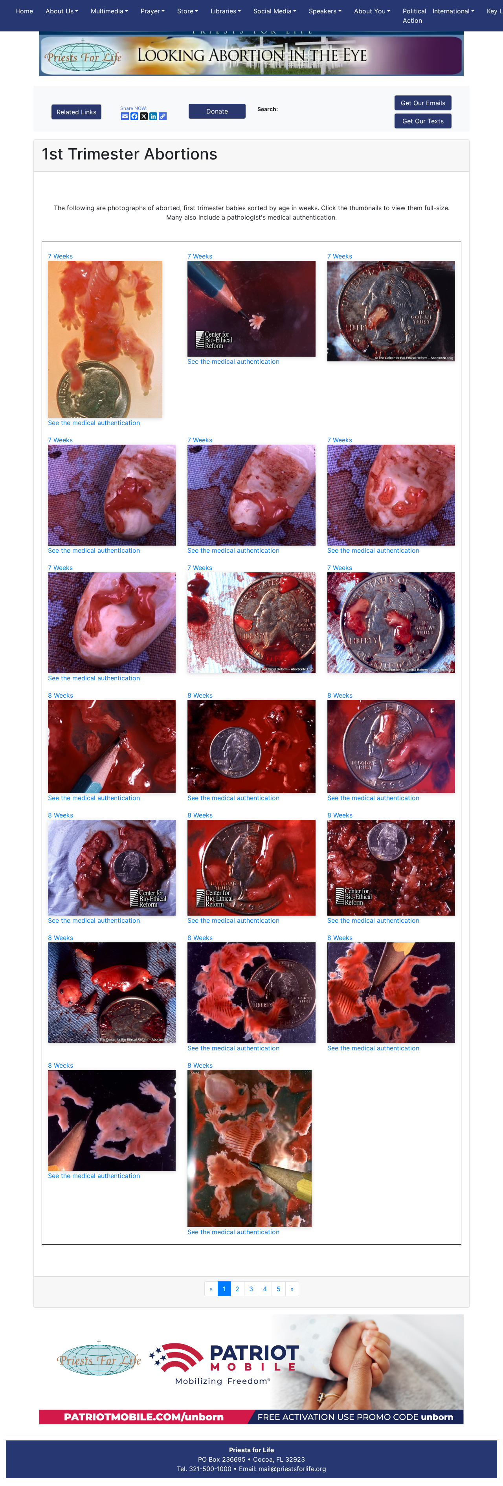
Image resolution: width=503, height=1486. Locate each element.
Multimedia (107, 11)
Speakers (322, 11)
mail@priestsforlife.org (292, 1469)
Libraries (223, 11)
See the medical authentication (94, 423)
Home (24, 11)
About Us (59, 11)
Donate (217, 111)
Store (185, 11)
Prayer (150, 11)
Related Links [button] (76, 112)
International (451, 11)
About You (370, 11)
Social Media (272, 11)
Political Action (414, 15)
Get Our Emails (423, 103)
